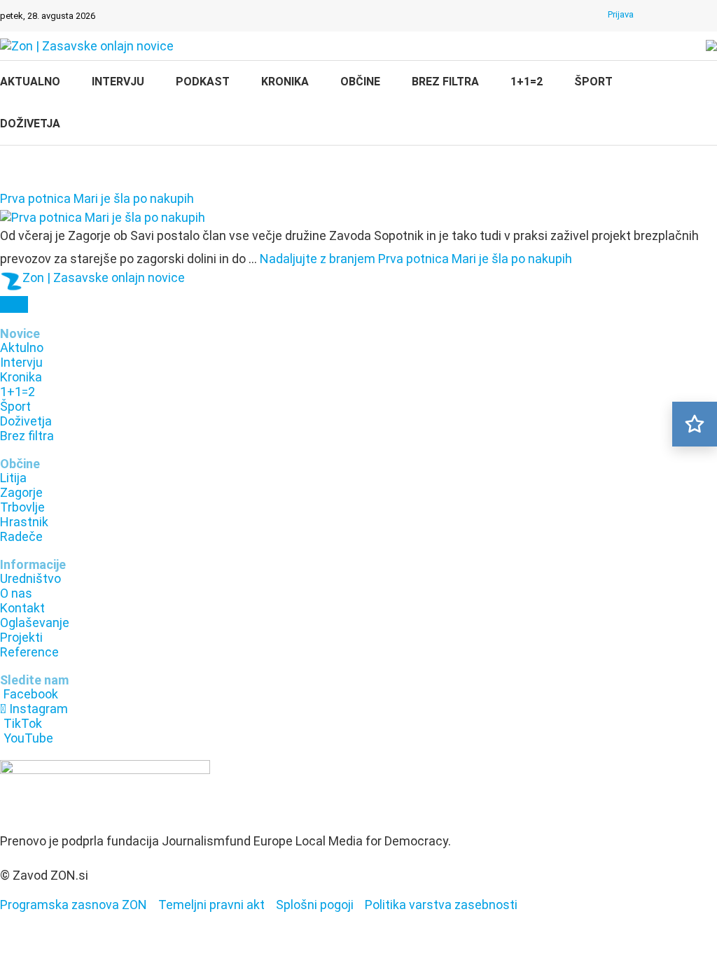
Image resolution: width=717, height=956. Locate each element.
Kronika (285, 81)
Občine (360, 81)
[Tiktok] (692, 16)
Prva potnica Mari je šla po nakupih (97, 198)
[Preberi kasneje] (694, 424)
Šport (593, 81)
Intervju (118, 81)
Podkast (203, 81)
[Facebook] (656, 16)
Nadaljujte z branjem (416, 258)
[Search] (710, 104)
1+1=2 (526, 81)
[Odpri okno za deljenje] (14, 304)
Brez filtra (445, 81)
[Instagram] (674, 16)
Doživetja (30, 123)
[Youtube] (710, 16)
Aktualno (30, 81)
